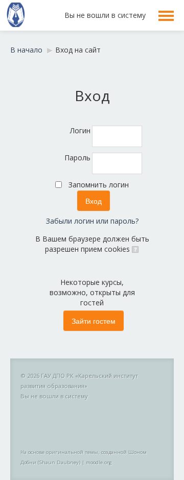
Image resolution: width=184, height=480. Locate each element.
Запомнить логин (98, 184)
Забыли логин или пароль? (92, 221)
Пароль (77, 157)
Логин (80, 130)
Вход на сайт (78, 50)
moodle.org (99, 462)
